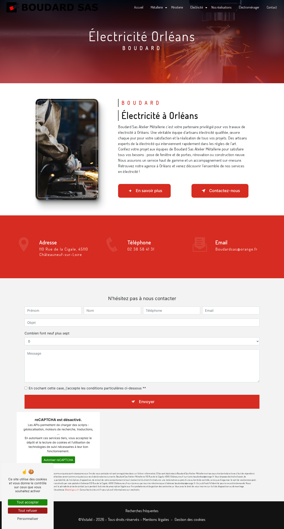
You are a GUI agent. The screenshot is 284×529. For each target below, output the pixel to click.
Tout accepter (28, 502)
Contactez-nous (224, 190)
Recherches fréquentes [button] (142, 510)
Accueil (138, 7)
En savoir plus (149, 190)
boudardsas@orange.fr (236, 249)
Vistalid (87, 519)
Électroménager (249, 7)
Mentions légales (156, 519)
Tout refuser (27, 510)
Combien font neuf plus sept (47, 333)
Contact (272, 7)
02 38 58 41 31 (140, 249)
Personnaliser (27, 519)
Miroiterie (177, 7)
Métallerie (157, 7)
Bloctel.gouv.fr (72, 489)
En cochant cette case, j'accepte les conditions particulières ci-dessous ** (87, 388)
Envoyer (146, 401)
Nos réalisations (221, 7)
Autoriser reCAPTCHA (58, 460)
